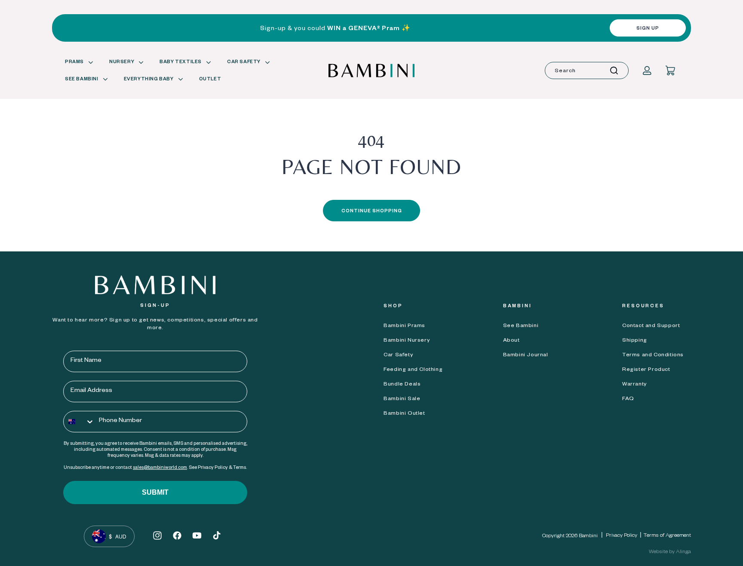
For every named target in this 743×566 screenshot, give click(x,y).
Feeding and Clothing (413, 370)
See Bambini (521, 326)
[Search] (614, 70)
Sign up (647, 28)
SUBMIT (155, 492)
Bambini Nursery (407, 341)
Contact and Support (651, 326)
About (511, 341)
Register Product (646, 370)
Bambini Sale (402, 399)
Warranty (634, 385)
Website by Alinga (670, 552)
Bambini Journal (525, 355)
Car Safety (398, 355)
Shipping (634, 341)
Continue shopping (371, 211)
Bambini (588, 536)
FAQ (628, 399)
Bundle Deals (402, 385)
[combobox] (587, 70)
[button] (77, 62)
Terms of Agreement (667, 536)
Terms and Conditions (653, 355)
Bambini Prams (404, 326)
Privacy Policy (621, 536)
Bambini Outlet (404, 414)
